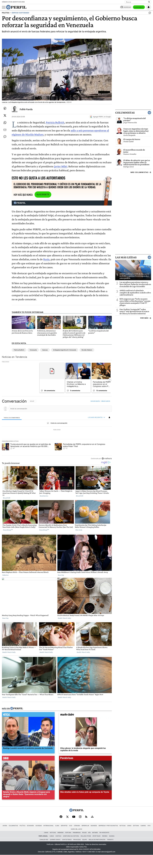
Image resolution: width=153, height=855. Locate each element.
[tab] (12, 417)
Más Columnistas (139, 172)
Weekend (60, 832)
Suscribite (139, 7)
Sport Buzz (97, 836)
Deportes (64, 825)
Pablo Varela (26, 109)
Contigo (58, 836)
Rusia (46, 259)
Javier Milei (60, 166)
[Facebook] (61, 816)
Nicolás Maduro (87, 350)
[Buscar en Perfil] (149, 2)
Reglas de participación (97, 839)
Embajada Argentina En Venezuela (64, 350)
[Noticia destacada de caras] (28, 759)
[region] (57, 430)
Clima (57, 825)
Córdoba (77, 825)
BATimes (95, 832)
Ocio (70, 825)
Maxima (111, 836)
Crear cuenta (105, 401)
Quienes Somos (55, 839)
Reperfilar (85, 825)
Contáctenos (67, 839)
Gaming (143, 825)
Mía (89, 832)
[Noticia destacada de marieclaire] (85, 715)
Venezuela (33, 350)
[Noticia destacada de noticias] (28, 715)
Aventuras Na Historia (71, 836)
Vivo (149, 825)
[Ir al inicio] (16, 7)
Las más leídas (126, 257)
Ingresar (127, 7)
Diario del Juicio (76, 829)
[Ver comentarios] (149, 13)
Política (22, 825)
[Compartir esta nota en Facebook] (5, 108)
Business (94, 825)
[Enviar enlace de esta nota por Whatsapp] (5, 122)
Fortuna (68, 832)
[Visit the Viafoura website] (107, 458)
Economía (30, 825)
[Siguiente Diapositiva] (109, 379)
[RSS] (86, 817)
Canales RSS (44, 839)
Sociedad (39, 825)
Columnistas (125, 112)
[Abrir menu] (3, 7)
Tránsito (110, 839)
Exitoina (136, 825)
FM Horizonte (104, 832)
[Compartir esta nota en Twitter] (5, 115)
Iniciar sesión (95, 401)
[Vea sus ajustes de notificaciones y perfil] (148, 7)
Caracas (45, 350)
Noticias (123, 825)
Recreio (104, 836)
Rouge (84, 832)
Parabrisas (77, 832)
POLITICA (5, 13)
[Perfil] (16, 708)
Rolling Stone (86, 836)
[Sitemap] (92, 817)
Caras (129, 825)
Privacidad (77, 839)
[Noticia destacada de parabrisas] (85, 759)
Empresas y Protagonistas (108, 825)
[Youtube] (73, 817)
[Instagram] (80, 816)
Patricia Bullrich (55, 122)
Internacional (48, 825)
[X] (67, 816)
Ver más (144, 318)
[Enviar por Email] (5, 130)
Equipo (84, 839)
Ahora (5, 825)
